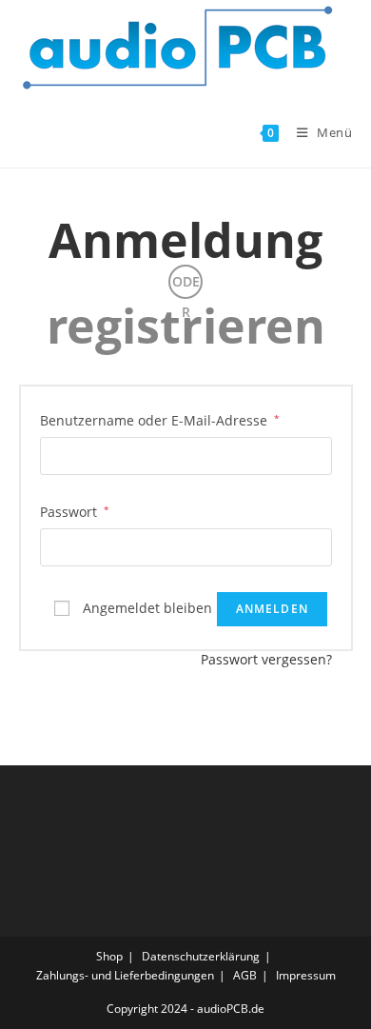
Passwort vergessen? (266, 659)
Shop (109, 956)
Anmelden (272, 609)
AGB (245, 975)
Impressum (306, 975)
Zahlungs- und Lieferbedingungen (125, 975)
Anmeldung (185, 240)
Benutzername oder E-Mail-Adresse (160, 419)
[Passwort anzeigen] (312, 547)
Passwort (74, 511)
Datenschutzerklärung (201, 956)
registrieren (186, 325)
